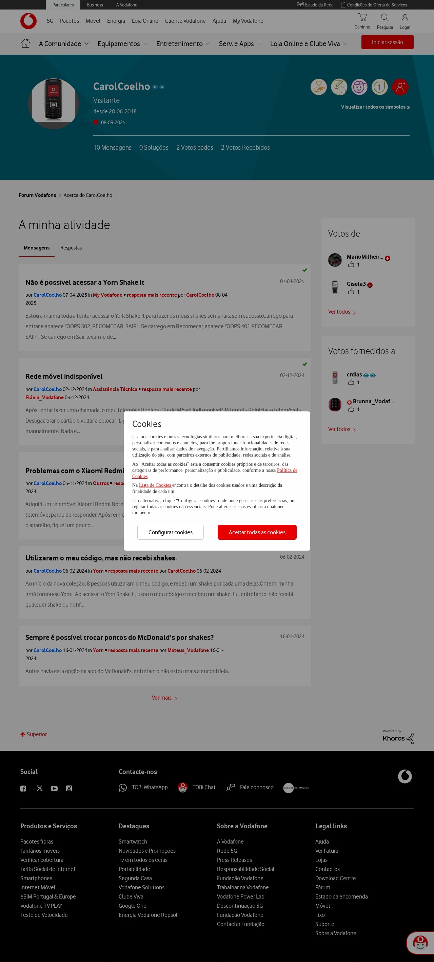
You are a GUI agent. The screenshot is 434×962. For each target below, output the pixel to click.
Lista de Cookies (155, 485)
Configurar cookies (171, 532)
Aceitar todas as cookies (257, 532)
